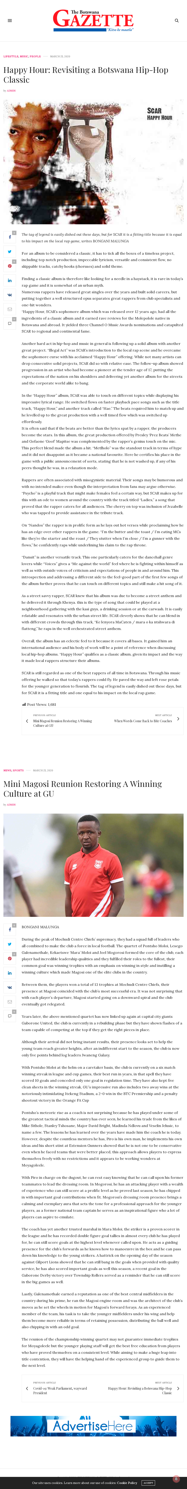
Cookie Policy (127, 1483)
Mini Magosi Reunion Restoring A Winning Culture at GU (82, 788)
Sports (18, 770)
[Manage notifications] (176, 1479)
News (7, 770)
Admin (11, 90)
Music (24, 56)
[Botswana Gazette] (93, 20)
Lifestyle (10, 56)
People (35, 56)
